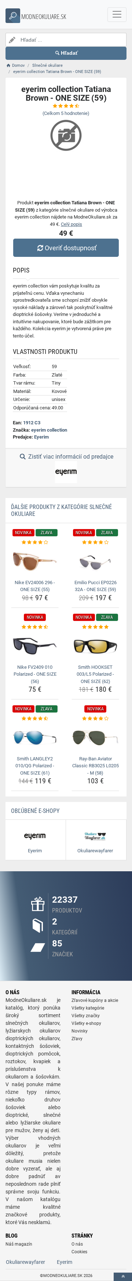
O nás (77, 1244)
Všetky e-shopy (86, 1023)
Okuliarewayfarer (25, 1262)
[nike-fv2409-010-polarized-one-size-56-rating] (34, 627)
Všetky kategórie (88, 1008)
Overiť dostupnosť (70, 248)
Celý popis (71, 224)
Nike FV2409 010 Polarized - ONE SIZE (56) (35, 674)
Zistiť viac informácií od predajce (70, 456)
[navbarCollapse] (116, 14)
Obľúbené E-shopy (35, 810)
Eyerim (41, 437)
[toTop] (123, 1277)
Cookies (79, 1251)
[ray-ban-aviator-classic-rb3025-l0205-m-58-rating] (95, 718)
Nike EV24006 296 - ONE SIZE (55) (35, 586)
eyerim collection (49, 430)
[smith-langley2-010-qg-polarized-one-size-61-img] (34, 737)
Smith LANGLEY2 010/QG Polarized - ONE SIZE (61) (34, 766)
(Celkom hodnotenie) (66, 113)
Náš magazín (19, 1244)
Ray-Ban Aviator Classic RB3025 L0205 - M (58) (95, 766)
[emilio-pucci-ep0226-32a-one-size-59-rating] (95, 542)
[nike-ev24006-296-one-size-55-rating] (34, 542)
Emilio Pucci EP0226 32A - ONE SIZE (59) (95, 586)
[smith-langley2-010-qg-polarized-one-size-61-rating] (34, 718)
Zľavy (77, 1038)
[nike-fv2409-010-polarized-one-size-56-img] (34, 645)
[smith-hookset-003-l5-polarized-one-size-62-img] (95, 645)
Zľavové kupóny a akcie (95, 1000)
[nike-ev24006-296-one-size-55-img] (34, 561)
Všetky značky (86, 1015)
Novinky (80, 1031)
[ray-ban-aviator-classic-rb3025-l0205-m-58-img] (95, 737)
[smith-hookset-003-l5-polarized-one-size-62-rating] (95, 627)
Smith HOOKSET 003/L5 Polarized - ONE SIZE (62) (95, 674)
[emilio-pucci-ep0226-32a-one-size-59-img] (95, 561)
